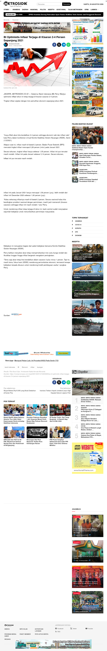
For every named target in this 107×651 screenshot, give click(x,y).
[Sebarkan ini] (54, 45)
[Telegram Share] (64, 45)
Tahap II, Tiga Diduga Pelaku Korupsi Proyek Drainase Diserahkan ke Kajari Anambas (86, 530)
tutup (17, 640)
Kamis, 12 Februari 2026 (81, 611)
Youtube (90, 629)
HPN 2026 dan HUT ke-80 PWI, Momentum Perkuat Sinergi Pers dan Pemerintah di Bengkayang (14, 442)
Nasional (84, 407)
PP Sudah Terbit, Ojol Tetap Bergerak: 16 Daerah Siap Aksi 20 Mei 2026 (59, 419)
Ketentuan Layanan (39, 630)
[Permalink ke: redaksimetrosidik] (6, 44)
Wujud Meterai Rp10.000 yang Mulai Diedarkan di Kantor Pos (20, 390)
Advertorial (83, 169)
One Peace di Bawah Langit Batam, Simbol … (91, 429)
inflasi (14, 96)
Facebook (60, 629)
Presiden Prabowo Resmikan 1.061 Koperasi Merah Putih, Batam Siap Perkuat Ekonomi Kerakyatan (37, 420)
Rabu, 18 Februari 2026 (81, 560)
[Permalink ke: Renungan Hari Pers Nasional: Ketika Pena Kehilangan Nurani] (37, 432)
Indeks (7, 629)
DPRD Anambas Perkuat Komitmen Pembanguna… (88, 172)
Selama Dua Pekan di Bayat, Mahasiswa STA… (91, 436)
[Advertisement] (37, 118)
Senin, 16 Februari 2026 (81, 586)
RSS (58, 632)
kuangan (40, 367)
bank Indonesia (10, 367)
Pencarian (66, 4)
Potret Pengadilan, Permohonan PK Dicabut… (87, 276)
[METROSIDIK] (15, 4)
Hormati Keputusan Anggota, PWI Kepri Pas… (90, 164)
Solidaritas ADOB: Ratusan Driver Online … (91, 400)
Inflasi (6, 158)
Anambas (78, 221)
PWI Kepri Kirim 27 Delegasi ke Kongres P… (91, 410)
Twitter (75, 629)
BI (53, 94)
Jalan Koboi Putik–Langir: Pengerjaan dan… (83, 258)
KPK (76, 232)
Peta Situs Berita (41, 634)
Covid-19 (78, 225)
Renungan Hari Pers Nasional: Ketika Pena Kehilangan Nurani (34, 441)
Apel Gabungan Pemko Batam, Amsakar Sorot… (90, 156)
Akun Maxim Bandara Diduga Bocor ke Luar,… (90, 419)
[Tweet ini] (59, 45)
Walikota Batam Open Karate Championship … (82, 148)
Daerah (89, 146)
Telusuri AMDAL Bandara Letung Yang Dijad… (86, 332)
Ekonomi (25, 367)
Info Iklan (23, 629)
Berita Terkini (81, 146)
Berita (74, 146)
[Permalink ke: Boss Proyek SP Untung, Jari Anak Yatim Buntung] (87, 308)
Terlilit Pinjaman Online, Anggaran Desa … (86, 295)
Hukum (83, 426)
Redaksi (7, 639)
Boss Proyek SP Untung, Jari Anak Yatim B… (86, 313)
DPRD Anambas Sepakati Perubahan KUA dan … (88, 180)
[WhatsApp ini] (68, 45)
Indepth (77, 255)
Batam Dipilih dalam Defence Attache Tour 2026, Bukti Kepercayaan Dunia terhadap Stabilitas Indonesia (14, 420)
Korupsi (78, 228)
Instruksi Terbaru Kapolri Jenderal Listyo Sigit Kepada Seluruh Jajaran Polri (55, 390)
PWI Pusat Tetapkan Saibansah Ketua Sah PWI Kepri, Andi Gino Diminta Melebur (59, 442)
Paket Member (25, 634)
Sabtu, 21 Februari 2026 (81, 535)
